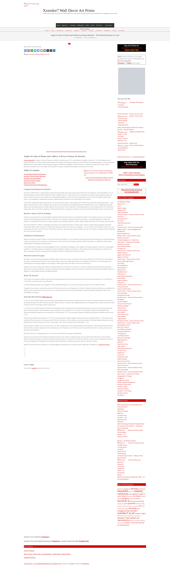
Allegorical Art (121, 210)
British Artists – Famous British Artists (129, 236)
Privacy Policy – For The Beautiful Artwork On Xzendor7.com (42, 563)
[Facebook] (25, 50)
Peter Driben (121, 346)
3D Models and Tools (123, 202)
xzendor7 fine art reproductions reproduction (130, 515)
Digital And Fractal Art (124, 255)
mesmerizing (134, 501)
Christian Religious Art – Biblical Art (128, 240)
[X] (47, 50)
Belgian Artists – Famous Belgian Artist (129, 229)
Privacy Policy (37, 554)
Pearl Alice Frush (122, 344)
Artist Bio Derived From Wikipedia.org (35, 185)
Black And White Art (123, 233)
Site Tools (99, 25)
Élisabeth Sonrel (122, 272)
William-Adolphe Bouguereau (126, 382)
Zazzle (92, 25)
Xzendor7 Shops (122, 386)
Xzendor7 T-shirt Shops (124, 391)
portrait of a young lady (132, 506)
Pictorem (73, 25)
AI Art (119, 206)
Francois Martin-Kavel (124, 289)
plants (126, 503)
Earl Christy (120, 263)
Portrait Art (120, 355)
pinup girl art (120, 503)
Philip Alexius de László (124, 348)
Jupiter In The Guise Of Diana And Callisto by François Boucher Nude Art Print (66, 151)
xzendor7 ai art (126, 513)
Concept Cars (121, 248)
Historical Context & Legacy (32, 180)
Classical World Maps (123, 246)
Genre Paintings (122, 293)
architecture (142, 489)
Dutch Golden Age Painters (125, 261)
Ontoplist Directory (30, 557)
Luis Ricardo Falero (123, 335)
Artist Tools (108, 25)
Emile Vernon (121, 274)
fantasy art (129, 496)
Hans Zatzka (121, 312)
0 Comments (92, 37)
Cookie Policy (56, 554)
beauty (138, 491)
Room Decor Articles (123, 361)
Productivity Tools (122, 357)
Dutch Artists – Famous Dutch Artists (128, 259)
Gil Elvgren (120, 299)
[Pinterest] (28, 50)
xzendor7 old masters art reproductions (128, 519)
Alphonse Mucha (122, 212)
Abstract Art (121, 204)
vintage (120, 511)
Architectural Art (122, 219)
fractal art (144, 496)
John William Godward (124, 329)
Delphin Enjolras (122, 253)
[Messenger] (35, 50)
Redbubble (80, 25)
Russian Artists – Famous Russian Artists (129, 363)
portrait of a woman (122, 506)
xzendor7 (134, 511)
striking (126, 508)
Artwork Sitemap (29, 550)
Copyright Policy (47, 554)
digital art (136, 494)
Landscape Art (121, 333)
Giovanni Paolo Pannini (124, 304)
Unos (72, 563)
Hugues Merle (121, 318)
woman (127, 511)
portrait (131, 503)
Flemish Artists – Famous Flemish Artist (129, 284)
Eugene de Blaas (122, 280)
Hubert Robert (121, 316)
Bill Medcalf (121, 231)
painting (141, 501)
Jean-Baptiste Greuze (123, 325)
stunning (132, 508)
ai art (119, 489)
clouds (130, 494)
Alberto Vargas (121, 208)
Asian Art (120, 225)
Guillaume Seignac (123, 306)
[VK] (44, 50)
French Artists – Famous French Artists (129, 291)
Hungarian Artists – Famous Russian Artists (130, 321)
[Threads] (51, 50)
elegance (142, 494)
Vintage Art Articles (123, 380)
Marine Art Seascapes (124, 338)
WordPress (85, 563)
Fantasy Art (120, 282)
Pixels (87, 25)
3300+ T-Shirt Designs (131, 173)
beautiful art (131, 491)
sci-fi (143, 506)
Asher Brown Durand (123, 223)
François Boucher (29, 160)
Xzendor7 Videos (122, 393)
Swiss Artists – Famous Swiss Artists (128, 374)
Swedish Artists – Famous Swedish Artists (130, 372)
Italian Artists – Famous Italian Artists (128, 323)
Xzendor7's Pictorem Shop (132, 167)
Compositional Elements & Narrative (35, 174)
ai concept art (125, 489)
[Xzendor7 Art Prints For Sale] (131, 81)
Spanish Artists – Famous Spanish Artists (129, 367)
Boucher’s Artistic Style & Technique (35, 176)
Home (58, 25)
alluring (134, 488)
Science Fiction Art (123, 365)
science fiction (120, 508)
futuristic (119, 498)
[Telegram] (38, 50)
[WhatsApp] (31, 50)
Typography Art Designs (124, 376)
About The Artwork (29, 183)
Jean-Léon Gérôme (123, 327)
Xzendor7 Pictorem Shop (131, 48)
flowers (138, 496)
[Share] (54, 50)
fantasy (124, 496)
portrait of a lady (140, 503)
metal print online (104, 344)
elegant (119, 496)
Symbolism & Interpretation (32, 178)
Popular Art (120, 352)
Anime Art (120, 216)
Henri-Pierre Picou (123, 314)
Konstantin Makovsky (124, 331)
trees (138, 508)
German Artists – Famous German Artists (129, 297)
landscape (137, 498)
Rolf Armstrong (122, 359)
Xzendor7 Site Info (123, 389)
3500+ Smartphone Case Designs (132, 175)
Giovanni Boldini (122, 301)
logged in (34, 368)
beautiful (122, 491)
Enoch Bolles (121, 278)
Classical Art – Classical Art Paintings (128, 242)
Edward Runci (121, 270)
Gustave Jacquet (122, 310)
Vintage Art (120, 378)
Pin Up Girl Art (121, 350)
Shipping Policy (66, 554)
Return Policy (28, 554)
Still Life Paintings (122, 369)
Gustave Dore (121, 308)
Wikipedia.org (47, 297)
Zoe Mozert (120, 395)
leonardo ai (123, 500)
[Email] (41, 50)
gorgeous (126, 498)
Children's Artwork (123, 238)
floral (134, 496)
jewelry (132, 498)
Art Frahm (120, 221)
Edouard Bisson (122, 267)
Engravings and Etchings (124, 276)
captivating (122, 493)
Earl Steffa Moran (122, 265)
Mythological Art (122, 340)
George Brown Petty (123, 295)
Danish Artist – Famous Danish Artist (128, 250)
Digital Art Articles (122, 257)
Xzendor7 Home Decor (124, 384)
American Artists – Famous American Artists (130, 214)
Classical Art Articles (123, 244)
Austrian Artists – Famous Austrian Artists (130, 227)
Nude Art (120, 342)
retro (140, 506)
